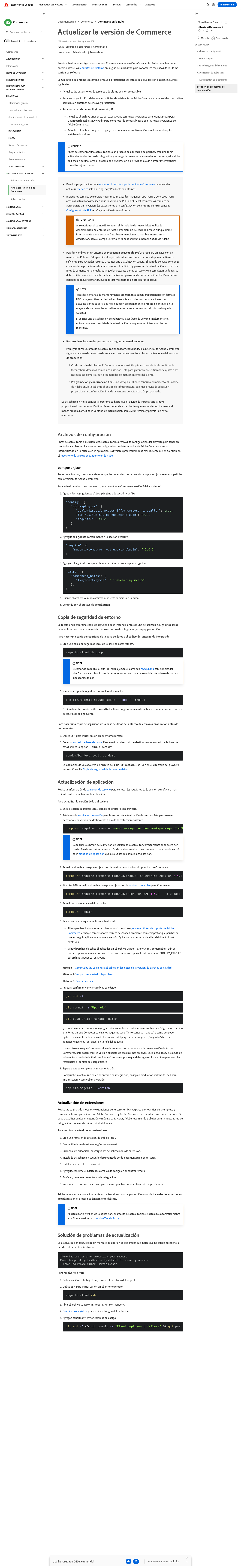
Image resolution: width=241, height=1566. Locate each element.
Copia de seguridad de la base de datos (105, 769)
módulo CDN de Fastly (106, 1218)
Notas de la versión (16, 73)
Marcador (205, 37)
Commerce (87, 21)
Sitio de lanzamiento (16, 228)
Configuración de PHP (79, 210)
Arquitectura (13, 59)
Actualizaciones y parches (21, 173)
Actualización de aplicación (210, 72)
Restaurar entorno (17, 159)
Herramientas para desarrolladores (15, 88)
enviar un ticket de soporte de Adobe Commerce (127, 184)
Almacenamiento (16, 166)
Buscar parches (84, 981)
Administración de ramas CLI (22, 117)
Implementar (14, 131)
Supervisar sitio (14, 235)
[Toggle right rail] (197, 14)
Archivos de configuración (209, 51)
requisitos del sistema (91, 68)
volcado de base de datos (87, 742)
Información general (18, 102)
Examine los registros (75, 1311)
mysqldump (147, 668)
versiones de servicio (99, 789)
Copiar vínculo (222, 37)
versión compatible (140, 885)
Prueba (12, 138)
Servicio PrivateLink (18, 145)
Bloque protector (16, 152)
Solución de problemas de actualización (211, 88)
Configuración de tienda (18, 221)
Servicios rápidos (15, 214)
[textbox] (23, 32)
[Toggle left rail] (44, 14)
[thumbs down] (136, 1561)
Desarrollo (12, 96)
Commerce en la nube (111, 21)
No (211, 30)
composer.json (206, 58)
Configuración (100, 46)
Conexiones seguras (18, 124)
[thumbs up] (128, 1561)
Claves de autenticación (20, 110)
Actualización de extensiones (213, 79)
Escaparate (84, 46)
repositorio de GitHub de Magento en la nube (87, 455)
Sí (203, 30)
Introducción (12, 65)
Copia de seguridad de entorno (212, 65)
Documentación (67, 21)
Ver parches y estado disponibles (94, 974)
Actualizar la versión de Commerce (23, 189)
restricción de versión (90, 815)
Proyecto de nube (15, 80)
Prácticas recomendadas (23, 180)
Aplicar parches (18, 199)
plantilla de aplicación (91, 854)
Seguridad (71, 46)
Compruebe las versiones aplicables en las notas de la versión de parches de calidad (123, 967)
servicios (83, 189)
